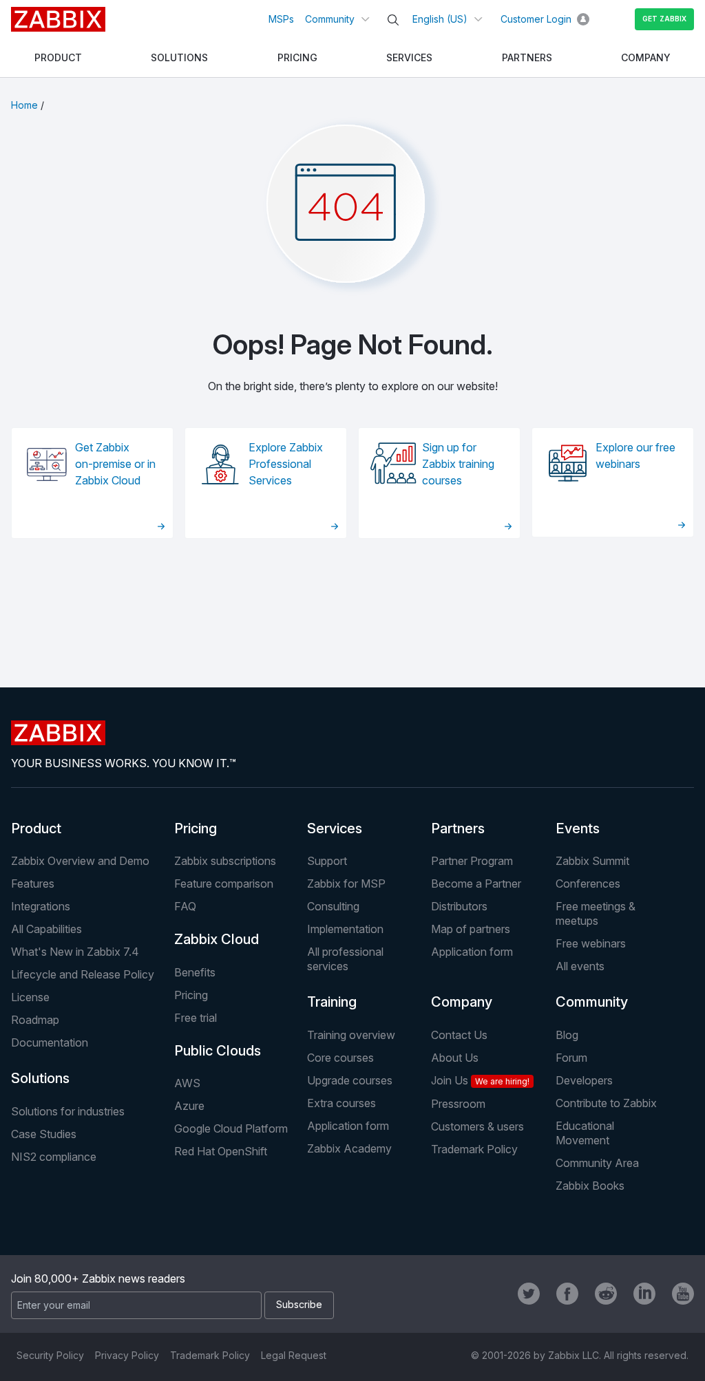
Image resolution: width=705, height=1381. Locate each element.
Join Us (480, 1080)
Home (24, 105)
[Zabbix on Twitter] (529, 1294)
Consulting (333, 906)
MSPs (281, 19)
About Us (454, 1057)
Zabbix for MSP (346, 883)
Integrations (40, 906)
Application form (472, 952)
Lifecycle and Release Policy (82, 974)
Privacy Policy (127, 1355)
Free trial (195, 1018)
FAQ (185, 906)
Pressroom (458, 1104)
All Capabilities (46, 929)
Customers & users (477, 1126)
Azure (189, 1106)
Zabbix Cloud (216, 939)
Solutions (40, 1078)
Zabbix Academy (349, 1148)
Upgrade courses (349, 1080)
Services (334, 828)
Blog (567, 1035)
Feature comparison (223, 883)
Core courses (340, 1057)
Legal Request (293, 1355)
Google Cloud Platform (231, 1128)
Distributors (459, 906)
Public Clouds (217, 1050)
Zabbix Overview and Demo (80, 861)
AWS (187, 1083)
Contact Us (459, 1035)
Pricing (195, 828)
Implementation (345, 929)
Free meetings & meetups (595, 913)
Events (578, 828)
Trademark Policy (474, 1149)
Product (36, 828)
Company (461, 1002)
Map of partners (470, 929)
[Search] (393, 19)
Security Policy (50, 1355)
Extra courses (341, 1103)
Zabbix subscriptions (225, 861)
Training (332, 1002)
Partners (458, 828)
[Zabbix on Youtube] (683, 1294)
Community (330, 19)
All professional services (345, 959)
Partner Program (472, 861)
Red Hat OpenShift (220, 1151)
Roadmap (35, 1020)
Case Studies (43, 1134)
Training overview (351, 1035)
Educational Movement (585, 1133)
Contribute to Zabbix (606, 1103)
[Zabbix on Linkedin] (644, 1294)
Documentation (49, 1042)
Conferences (588, 883)
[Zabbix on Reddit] (606, 1294)
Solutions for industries (68, 1111)
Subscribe (299, 1304)
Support (327, 861)
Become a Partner (476, 883)
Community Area (597, 1163)
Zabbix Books (590, 1185)
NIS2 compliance (53, 1157)
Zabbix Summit (592, 861)
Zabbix (58, 19)
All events (580, 966)
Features (32, 883)
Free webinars (591, 943)
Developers (584, 1080)
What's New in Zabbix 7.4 (75, 952)
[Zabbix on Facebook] (567, 1294)
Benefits (194, 972)
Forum (571, 1057)
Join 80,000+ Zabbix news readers (98, 1278)
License (30, 997)
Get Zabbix (664, 18)
